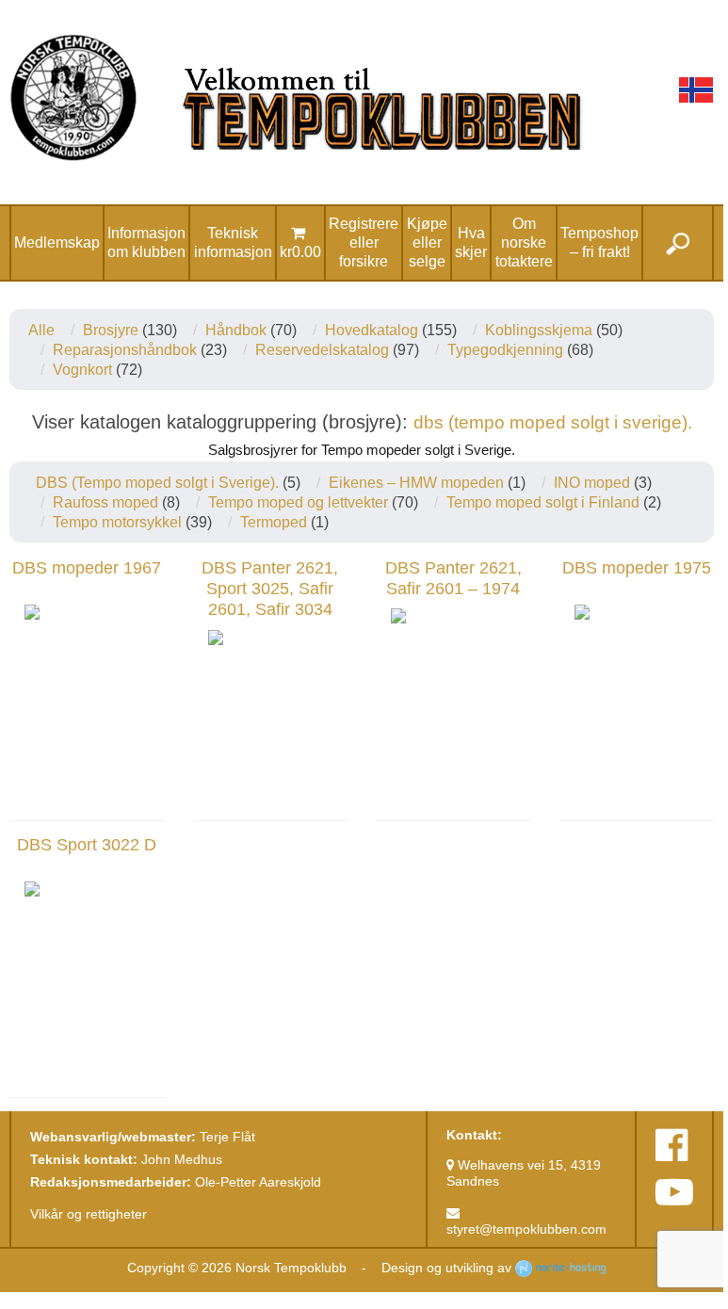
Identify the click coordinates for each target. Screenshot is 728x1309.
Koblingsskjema (538, 330)
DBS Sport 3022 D (86, 844)
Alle (41, 330)
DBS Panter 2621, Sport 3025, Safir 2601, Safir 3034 (270, 589)
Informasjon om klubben (146, 242)
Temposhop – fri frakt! (599, 242)
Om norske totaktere (524, 242)
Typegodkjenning (505, 350)
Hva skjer (471, 242)
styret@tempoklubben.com (526, 1228)
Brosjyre (110, 330)
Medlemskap (57, 242)
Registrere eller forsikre (363, 242)
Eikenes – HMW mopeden (416, 483)
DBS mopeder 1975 (636, 567)
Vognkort (82, 370)
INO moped (592, 483)
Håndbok (236, 330)
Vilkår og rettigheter (88, 1213)
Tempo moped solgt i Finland (542, 502)
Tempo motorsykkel (117, 522)
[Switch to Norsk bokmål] (696, 90)
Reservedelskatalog (322, 350)
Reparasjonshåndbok (125, 350)
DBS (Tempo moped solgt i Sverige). (157, 483)
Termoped (273, 522)
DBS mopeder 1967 (86, 567)
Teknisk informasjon (233, 242)
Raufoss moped (105, 502)
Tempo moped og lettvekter (298, 502)
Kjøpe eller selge (427, 242)
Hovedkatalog (371, 330)
